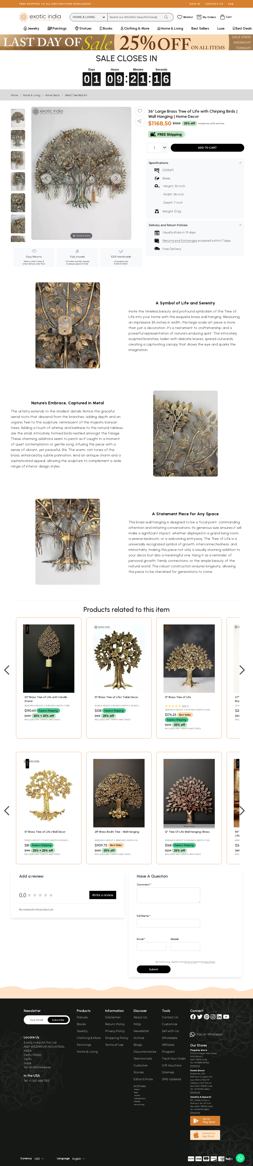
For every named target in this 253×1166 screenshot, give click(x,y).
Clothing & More (89, 1038)
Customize (169, 1024)
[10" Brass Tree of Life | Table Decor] (119, 691)
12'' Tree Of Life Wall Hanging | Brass (187, 831)
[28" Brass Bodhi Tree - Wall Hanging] (119, 826)
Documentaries (145, 1051)
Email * (141, 939)
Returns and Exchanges (179, 240)
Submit (153, 969)
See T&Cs (40, 264)
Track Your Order (174, 1058)
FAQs (137, 1024)
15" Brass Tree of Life (178, 697)
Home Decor (52, 95)
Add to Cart (207, 147)
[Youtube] (226, 1017)
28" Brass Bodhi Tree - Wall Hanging (117, 831)
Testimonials (143, 1058)
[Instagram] (213, 1017)
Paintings (84, 1044)
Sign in (195, 4)
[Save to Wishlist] (140, 112)
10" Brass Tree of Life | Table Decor (116, 697)
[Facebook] (193, 1017)
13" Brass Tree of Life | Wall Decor (45, 831)
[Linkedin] (219, 1017)
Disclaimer (113, 1017)
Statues (82, 1017)
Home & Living (31, 95)
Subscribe (58, 1020)
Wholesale (169, 1038)
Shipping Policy (116, 1038)
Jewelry (82, 1031)
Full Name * (144, 915)
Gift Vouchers (171, 1065)
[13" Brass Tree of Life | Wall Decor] (48, 826)
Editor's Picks (143, 1079)
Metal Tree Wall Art (76, 95)
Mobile (175, 939)
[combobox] (135, 17)
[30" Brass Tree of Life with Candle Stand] (48, 691)
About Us (140, 1017)
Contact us (214, 4)
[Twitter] (200, 1017)
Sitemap (168, 1072)
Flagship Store (198, 1050)
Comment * (144, 884)
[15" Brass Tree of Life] (189, 691)
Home (14, 95)
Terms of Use (190, 961)
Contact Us (170, 1017)
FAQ (231, 4)
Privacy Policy (208, 961)
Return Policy (115, 1024)
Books (81, 1024)
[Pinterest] (206, 1017)
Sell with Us (170, 1031)
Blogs (138, 1044)
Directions (195, 1065)
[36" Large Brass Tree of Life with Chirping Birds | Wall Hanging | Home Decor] (18, 119)
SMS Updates (171, 1079)
